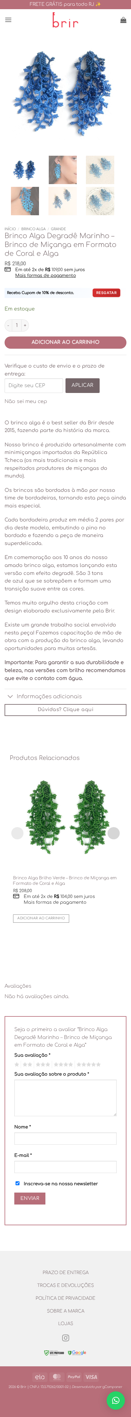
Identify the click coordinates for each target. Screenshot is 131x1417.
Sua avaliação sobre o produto (51, 1074)
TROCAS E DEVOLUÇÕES (65, 1285)
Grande (58, 229)
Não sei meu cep (26, 401)
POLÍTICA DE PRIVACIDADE (65, 1298)
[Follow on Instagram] (65, 1339)
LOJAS (65, 1323)
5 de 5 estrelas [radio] (88, 1065)
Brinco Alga (33, 229)
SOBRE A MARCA (65, 1311)
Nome (22, 1127)
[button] (8, 19)
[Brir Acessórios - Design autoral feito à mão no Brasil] (65, 20)
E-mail (23, 1155)
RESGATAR (106, 292)
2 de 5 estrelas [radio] (26, 1065)
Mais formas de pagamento (45, 276)
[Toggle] (10, 697)
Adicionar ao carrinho (66, 342)
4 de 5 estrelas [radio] (62, 1065)
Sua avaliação (32, 1055)
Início (10, 229)
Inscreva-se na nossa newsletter (60, 1183)
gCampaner (112, 1387)
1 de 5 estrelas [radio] (16, 1065)
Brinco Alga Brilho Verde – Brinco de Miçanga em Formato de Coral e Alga (65, 881)
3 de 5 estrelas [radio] (42, 1065)
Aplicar (82, 385)
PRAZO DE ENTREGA (66, 1272)
